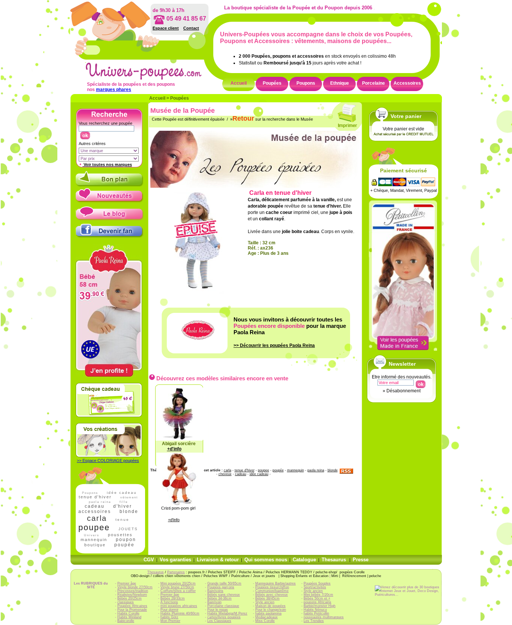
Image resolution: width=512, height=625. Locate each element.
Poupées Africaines (132, 606)
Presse (360, 559)
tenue (122, 519)
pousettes (120, 534)
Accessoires (407, 83)
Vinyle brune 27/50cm (177, 587)
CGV (149, 559)
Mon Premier (170, 621)
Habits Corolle (128, 613)
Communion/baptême (272, 591)
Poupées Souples (317, 583)
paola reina (315, 470)
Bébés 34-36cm (219, 598)
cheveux (225, 474)
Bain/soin (214, 602)
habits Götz (169, 617)
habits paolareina (268, 613)
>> (274, 345)
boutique (95, 545)
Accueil (239, 83)
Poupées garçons (220, 587)
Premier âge (126, 583)
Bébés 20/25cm (129, 598)
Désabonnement (403, 390)
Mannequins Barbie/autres (275, 583)
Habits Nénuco (315, 610)
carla (97, 518)
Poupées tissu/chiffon (272, 587)
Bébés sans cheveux (223, 595)
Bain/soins (215, 591)
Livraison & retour (218, 559)
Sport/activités (315, 587)
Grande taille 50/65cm (224, 583)
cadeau (95, 506)
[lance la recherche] (85, 134)
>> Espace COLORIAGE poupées (108, 460)
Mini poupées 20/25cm (178, 583)
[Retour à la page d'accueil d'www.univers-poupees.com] (151, 78)
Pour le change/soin (270, 610)
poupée (124, 544)
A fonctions (169, 602)
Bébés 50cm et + (317, 598)
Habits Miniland (129, 617)
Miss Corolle (265, 621)
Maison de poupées (270, 606)
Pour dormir (169, 610)
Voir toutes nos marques (107, 164)
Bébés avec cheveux (271, 595)
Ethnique (339, 83)
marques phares (113, 89)
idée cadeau (122, 492)
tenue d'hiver (95, 497)
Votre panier (406, 116)
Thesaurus (334, 559)
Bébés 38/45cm (267, 598)
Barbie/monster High (319, 606)
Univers (91, 535)
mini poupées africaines (178, 606)
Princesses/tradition (132, 591)
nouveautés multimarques (324, 617)
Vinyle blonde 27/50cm (135, 587)
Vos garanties (175, 559)
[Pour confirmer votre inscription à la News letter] (420, 382)
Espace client (166, 28)
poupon (126, 539)
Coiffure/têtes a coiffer (178, 591)
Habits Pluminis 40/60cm (179, 613)
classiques (125, 602)
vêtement (129, 497)
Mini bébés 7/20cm (318, 595)
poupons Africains (317, 602)
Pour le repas (217, 610)
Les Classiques (219, 621)
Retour (243, 118)
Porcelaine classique (223, 606)
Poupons (305, 83)
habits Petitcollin (316, 613)
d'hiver (122, 506)
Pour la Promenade (132, 610)
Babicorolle (125, 621)
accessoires (94, 511)
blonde (129, 511)
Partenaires (176, 572)
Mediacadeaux (266, 617)
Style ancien (264, 602)
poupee (94, 527)
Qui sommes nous (265, 559)
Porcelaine (373, 83)
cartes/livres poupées (224, 617)
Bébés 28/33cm (172, 598)
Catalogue (304, 559)
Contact (191, 28)
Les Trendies (314, 621)
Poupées (272, 83)
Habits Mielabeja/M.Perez (227, 613)
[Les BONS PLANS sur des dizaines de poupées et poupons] (110, 185)
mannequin (94, 539)
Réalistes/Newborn (132, 595)
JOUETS (128, 529)
